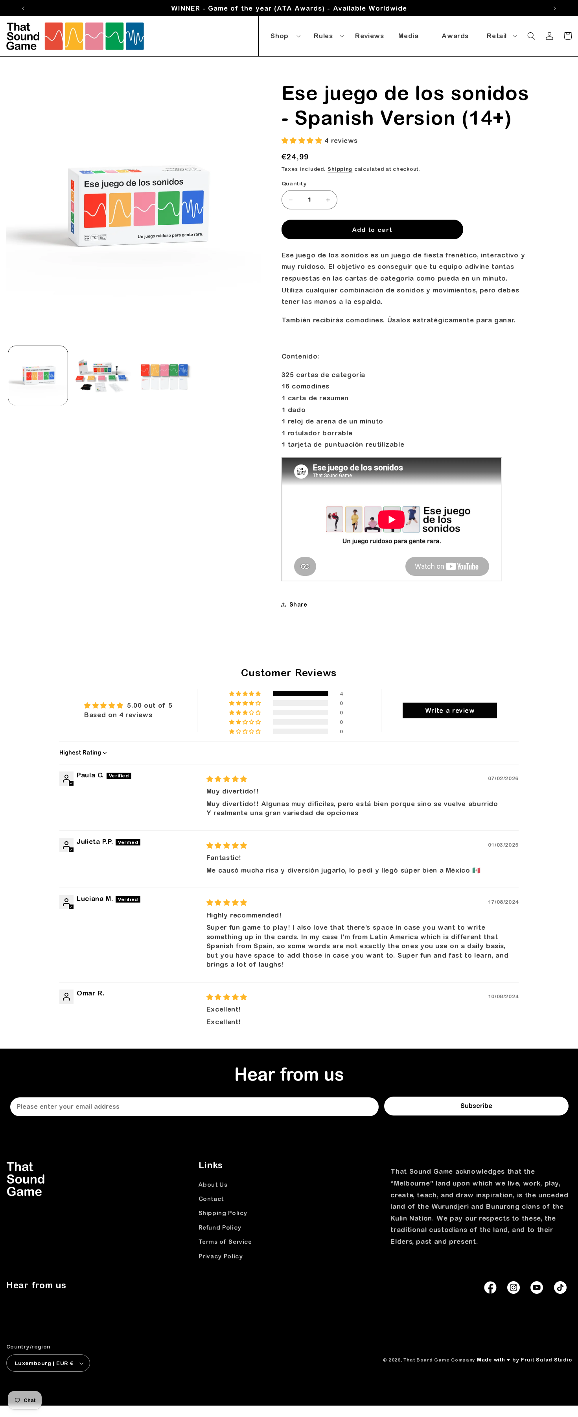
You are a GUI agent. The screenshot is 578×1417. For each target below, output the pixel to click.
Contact (211, 1198)
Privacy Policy (221, 1256)
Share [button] (298, 604)
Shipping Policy (223, 1213)
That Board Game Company (439, 1359)
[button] (284, 34)
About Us (213, 1184)
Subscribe (476, 1105)
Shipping (340, 169)
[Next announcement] (554, 8)
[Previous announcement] (23, 8)
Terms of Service (225, 1241)
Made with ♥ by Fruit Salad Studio (524, 1360)
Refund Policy (220, 1227)
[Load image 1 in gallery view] (38, 375)
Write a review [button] (450, 710)
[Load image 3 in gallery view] (165, 375)
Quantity (294, 184)
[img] (226, 779)
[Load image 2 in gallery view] (101, 375)
